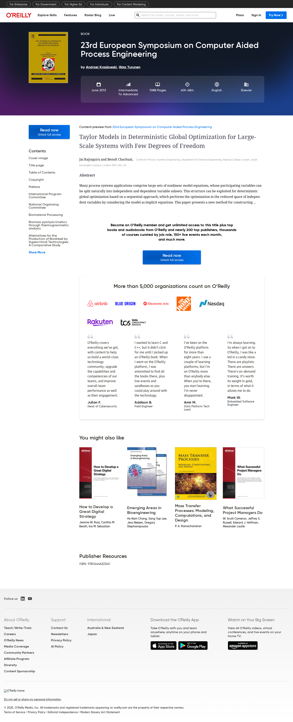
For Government (46, 4)
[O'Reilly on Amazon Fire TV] (243, 649)
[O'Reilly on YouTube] (30, 599)
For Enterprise (18, 4)
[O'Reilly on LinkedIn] (23, 599)
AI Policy (57, 646)
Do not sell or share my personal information (32, 699)
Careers (10, 634)
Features (70, 15)
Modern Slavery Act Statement (100, 712)
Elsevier (246, 90)
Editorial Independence (63, 712)
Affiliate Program (16, 659)
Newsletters (59, 634)
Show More (37, 252)
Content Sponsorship (19, 671)
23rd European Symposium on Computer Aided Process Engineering (162, 127)
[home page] (18, 15)
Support (58, 619)
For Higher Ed (73, 4)
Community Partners (19, 653)
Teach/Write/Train (17, 628)
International (99, 619)
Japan (92, 634)
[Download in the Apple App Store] (163, 649)
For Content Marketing (131, 4)
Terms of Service (14, 712)
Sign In (256, 15)
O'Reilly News (14, 640)
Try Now (274, 15)
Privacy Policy (61, 640)
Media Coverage (16, 646)
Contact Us (59, 628)
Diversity (10, 665)
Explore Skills (47, 15)
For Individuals (99, 4)
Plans (240, 15)
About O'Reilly (16, 619)
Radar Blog (93, 15)
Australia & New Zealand (105, 628)
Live (112, 15)
